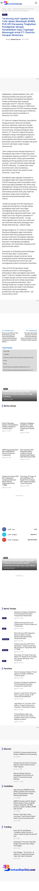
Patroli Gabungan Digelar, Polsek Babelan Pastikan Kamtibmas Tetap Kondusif (17, 394)
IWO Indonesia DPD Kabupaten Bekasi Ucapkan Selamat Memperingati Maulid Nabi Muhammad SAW (27, 453)
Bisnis (9, 9)
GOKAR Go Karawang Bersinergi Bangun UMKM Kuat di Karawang (25, 753)
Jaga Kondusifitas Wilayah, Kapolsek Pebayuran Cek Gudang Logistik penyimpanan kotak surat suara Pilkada (19, 563)
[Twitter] (15, 45)
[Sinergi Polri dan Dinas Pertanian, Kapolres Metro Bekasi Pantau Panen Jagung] (7, 766)
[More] (30, 45)
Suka (35, 529)
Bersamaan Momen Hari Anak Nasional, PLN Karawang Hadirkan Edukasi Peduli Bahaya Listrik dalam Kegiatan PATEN (10, 337)
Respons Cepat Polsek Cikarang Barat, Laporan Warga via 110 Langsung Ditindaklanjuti (25, 694)
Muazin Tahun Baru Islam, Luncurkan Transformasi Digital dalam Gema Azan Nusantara (24, 816)
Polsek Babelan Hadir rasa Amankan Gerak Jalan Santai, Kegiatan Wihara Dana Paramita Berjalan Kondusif (25, 716)
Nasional (5, 650)
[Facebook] (11, 45)
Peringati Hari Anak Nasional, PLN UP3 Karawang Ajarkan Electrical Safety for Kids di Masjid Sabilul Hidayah (29, 336)
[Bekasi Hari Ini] (4, 39)
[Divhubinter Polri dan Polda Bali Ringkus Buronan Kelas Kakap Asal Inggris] (7, 845)
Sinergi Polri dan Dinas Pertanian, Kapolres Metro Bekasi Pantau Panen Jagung (25, 765)
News (4, 628)
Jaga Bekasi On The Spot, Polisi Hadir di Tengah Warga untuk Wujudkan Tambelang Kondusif (24, 705)
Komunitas (5, 639)
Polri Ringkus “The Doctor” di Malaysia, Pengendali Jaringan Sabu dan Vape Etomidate (24, 854)
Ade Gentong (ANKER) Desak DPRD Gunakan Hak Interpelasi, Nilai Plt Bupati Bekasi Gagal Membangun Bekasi (24, 792)
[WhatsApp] (25, 45)
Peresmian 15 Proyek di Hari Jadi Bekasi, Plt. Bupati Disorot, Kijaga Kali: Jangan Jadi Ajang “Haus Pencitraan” (28, 479)
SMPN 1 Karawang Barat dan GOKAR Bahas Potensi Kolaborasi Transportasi (10, 452)
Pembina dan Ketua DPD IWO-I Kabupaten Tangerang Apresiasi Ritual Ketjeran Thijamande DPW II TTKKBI (10, 480)
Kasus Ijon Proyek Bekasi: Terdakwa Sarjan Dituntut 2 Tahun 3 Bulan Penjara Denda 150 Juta (25, 833)
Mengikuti (34, 534)
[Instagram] (6, 875)
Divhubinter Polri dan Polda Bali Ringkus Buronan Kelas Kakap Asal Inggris (25, 844)
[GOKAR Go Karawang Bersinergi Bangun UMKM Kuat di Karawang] (7, 755)
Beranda (4, 9)
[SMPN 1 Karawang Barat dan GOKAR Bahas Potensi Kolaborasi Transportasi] (10, 441)
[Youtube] (12, 875)
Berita (5, 388)
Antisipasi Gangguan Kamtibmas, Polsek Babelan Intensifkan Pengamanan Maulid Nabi (27, 426)
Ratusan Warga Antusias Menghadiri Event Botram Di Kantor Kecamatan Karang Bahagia (23, 776)
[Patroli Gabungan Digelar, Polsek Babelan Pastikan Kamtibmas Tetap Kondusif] (10, 415)
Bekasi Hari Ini (16, 39)
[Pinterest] (20, 45)
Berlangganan (32, 540)
